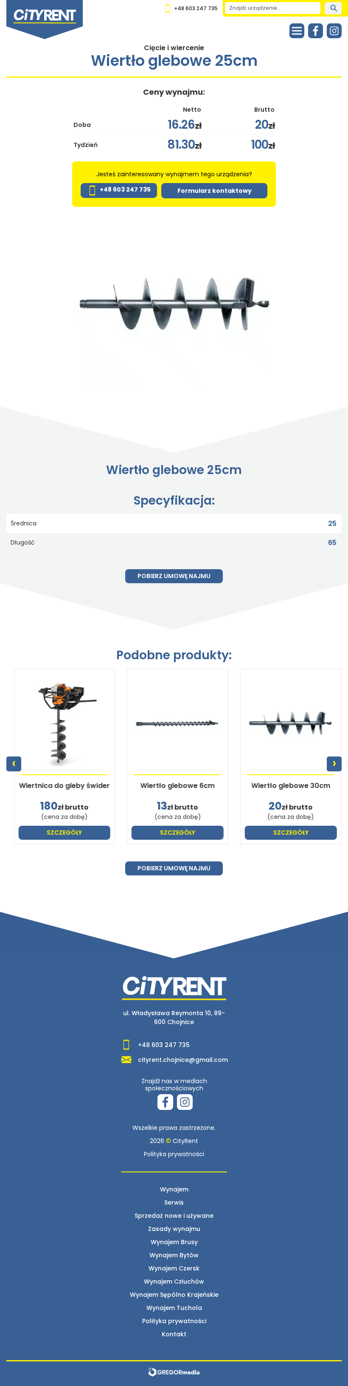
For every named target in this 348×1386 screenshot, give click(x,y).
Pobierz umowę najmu (174, 576)
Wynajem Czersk (174, 1268)
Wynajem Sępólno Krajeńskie (174, 1294)
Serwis (174, 1202)
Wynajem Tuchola (174, 1308)
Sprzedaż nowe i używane (174, 1215)
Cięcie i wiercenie (174, 48)
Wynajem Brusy (174, 1242)
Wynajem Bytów (174, 1255)
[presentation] (13, 764)
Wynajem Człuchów (174, 1281)
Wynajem (174, 1189)
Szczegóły (61, 832)
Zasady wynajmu (174, 1229)
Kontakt (174, 1334)
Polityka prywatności (174, 1154)
